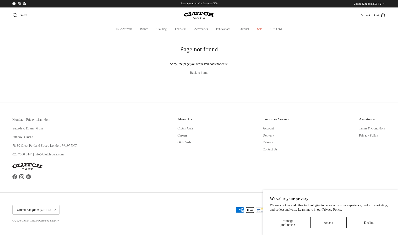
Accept (328, 222)
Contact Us (270, 149)
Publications (223, 29)
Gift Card (276, 29)
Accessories (201, 29)
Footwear (180, 29)
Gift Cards (184, 142)
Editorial (244, 29)
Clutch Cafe (185, 128)
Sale (259, 29)
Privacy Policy (368, 135)
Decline (369, 222)
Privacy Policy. (332, 209)
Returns (268, 142)
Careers (182, 135)
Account (268, 128)
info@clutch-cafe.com (49, 154)
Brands (144, 29)
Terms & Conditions (372, 128)
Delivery (268, 135)
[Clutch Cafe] (199, 15)
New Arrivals (124, 29)
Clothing (162, 29)
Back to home (199, 72)
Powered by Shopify (47, 220)
